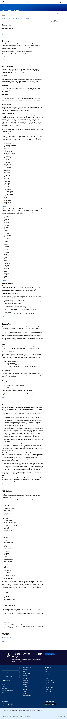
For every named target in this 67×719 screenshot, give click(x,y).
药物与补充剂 (5, 6)
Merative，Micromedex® (13, 622)
